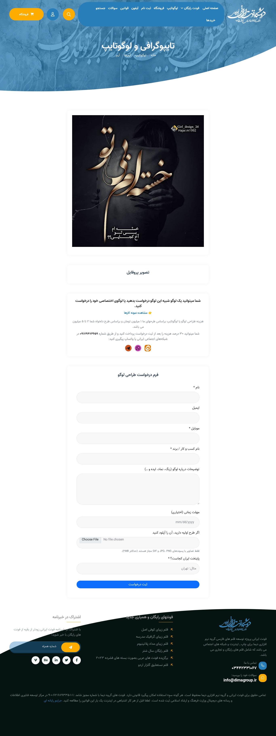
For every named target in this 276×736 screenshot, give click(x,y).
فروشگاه (159, 8)
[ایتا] (147, 348)
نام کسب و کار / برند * (184, 449)
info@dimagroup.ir (240, 680)
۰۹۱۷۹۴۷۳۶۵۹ (89, 333)
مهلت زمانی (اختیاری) (185, 512)
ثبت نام (146, 8)
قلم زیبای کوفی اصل (154, 630)
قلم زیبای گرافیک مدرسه (152, 637)
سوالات (112, 8)
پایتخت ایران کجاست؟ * (183, 558)
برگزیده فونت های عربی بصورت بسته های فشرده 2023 (132, 658)
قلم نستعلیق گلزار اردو (153, 665)
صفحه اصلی (210, 8)
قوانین (124, 8)
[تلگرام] (128, 348)
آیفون (134, 8)
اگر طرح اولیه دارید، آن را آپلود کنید (176, 532)
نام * (196, 387)
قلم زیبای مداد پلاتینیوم (152, 644)
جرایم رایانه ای (53, 700)
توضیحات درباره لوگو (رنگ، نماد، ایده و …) (172, 469)
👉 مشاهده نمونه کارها (138, 313)
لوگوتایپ (172, 8)
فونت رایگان (191, 8)
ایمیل (195, 408)
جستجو (100, 8)
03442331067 (244, 668)
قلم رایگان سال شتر (155, 651)
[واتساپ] (138, 348)
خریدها (210, 20)
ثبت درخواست (138, 584)
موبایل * (194, 428)
